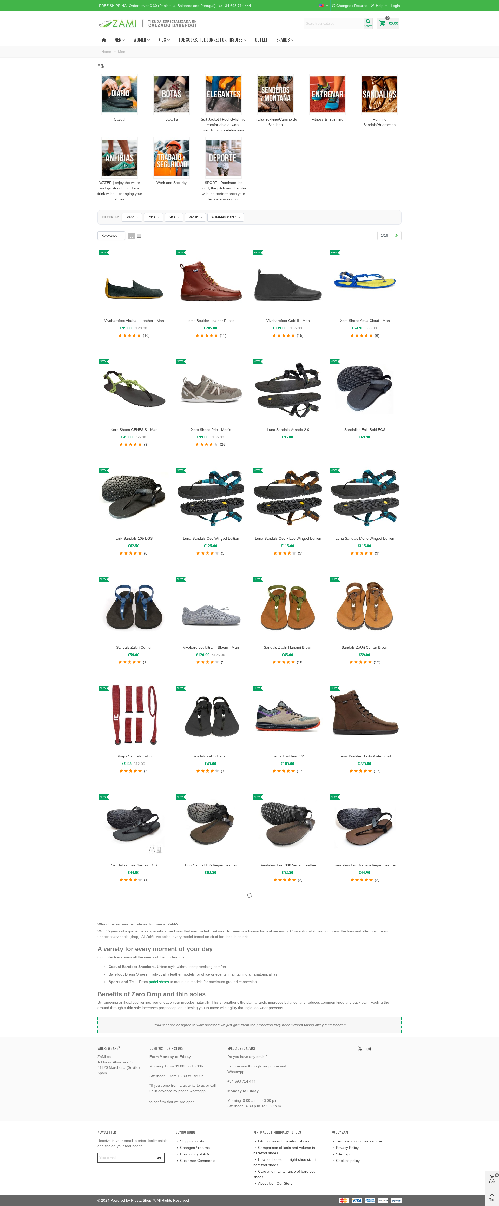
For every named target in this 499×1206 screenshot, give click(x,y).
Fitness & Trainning (327, 119)
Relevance (109, 236)
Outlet (261, 40)
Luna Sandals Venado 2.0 (288, 429)
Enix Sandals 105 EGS (134, 538)
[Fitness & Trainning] (327, 94)
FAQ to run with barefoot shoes (283, 1141)
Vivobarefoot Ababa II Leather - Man (134, 321)
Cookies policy (348, 1160)
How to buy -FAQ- (194, 1154)
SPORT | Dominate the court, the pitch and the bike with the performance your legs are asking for (223, 191)
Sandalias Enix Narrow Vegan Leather (365, 865)
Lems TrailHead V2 (288, 756)
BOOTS (171, 119)
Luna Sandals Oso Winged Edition (211, 538)
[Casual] (119, 94)
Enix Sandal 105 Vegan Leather (211, 865)
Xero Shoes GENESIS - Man (134, 429)
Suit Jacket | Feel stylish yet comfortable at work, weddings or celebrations (223, 124)
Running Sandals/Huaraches (379, 122)
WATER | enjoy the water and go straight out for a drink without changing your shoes (119, 191)
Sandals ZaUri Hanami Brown (288, 647)
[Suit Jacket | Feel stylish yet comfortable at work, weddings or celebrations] (223, 94)
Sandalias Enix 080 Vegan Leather (288, 865)
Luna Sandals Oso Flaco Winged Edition (288, 538)
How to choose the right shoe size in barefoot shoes (285, 1162)
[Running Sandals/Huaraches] (379, 94)
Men (117, 40)
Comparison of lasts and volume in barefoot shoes (284, 1150)
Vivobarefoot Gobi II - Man (288, 321)
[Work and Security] (171, 158)
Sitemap (343, 1154)
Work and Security (171, 183)
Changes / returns (195, 1147)
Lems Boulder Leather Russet (210, 321)
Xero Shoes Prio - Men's (211, 429)
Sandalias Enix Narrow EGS (134, 865)
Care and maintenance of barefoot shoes (284, 1174)
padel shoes (159, 982)
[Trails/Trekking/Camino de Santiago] (275, 94)
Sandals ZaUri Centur (134, 647)
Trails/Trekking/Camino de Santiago (275, 122)
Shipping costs (192, 1141)
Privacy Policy (347, 1147)
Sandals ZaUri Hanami (210, 756)
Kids (162, 40)
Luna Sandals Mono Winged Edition (365, 538)
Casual (119, 119)
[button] (157, 5)
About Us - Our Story (275, 1183)
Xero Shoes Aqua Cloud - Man (365, 321)
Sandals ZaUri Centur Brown (365, 647)
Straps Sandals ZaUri (134, 756)
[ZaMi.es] (148, 23)
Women (140, 40)
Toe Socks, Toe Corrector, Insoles (210, 40)
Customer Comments (197, 1160)
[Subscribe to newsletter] (159, 1157)
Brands (283, 40)
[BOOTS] (171, 94)
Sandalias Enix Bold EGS (364, 429)
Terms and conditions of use (359, 1141)
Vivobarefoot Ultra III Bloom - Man (211, 647)
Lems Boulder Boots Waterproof (365, 756)
